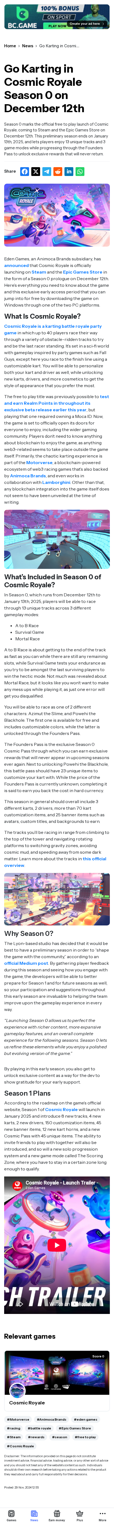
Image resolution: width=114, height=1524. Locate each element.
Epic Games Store (82, 272)
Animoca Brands (28, 475)
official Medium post (26, 963)
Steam (39, 272)
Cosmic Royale (61, 1109)
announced (16, 265)
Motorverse (39, 462)
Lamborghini (56, 482)
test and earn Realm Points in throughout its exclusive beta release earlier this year (56, 403)
